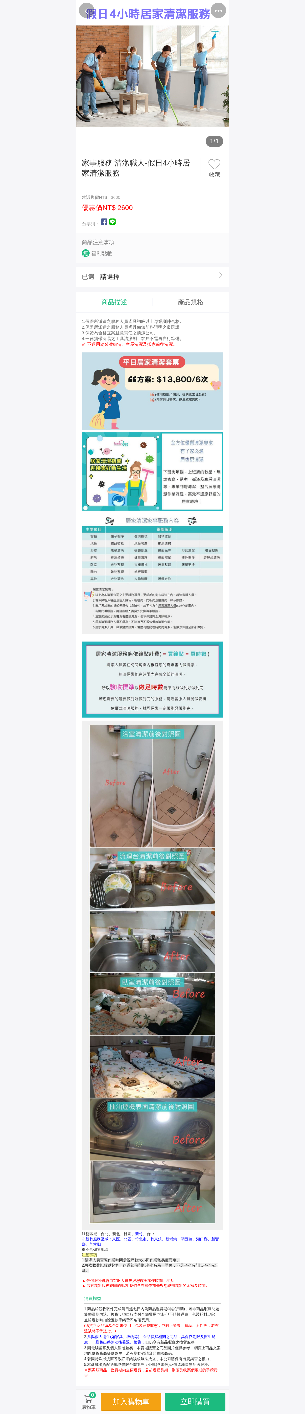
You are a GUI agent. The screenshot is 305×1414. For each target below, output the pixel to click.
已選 (88, 276)
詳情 (172, 11)
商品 (133, 11)
